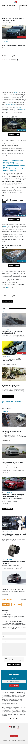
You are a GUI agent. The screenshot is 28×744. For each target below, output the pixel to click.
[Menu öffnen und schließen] (2, 2)
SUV (9, 97)
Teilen (15, 56)
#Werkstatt (9, 428)
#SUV (4, 311)
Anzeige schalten (17, 604)
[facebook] (10, 718)
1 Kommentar (7, 56)
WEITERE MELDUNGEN (8, 396)
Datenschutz (14, 740)
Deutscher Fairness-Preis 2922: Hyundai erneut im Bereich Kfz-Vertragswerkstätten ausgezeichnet (14, 165)
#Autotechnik (10, 559)
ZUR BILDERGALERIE (14, 134)
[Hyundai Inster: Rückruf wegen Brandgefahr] (14, 420)
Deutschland (17, 107)
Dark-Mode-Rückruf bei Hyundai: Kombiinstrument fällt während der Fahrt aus (13, 463)
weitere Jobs (5, 604)
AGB (9, 740)
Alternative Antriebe (10, 104)
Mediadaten (10, 733)
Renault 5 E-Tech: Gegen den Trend (13, 589)
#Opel (8, 356)
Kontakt (18, 733)
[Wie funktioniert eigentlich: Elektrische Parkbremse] (14, 551)
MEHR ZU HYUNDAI (7, 509)
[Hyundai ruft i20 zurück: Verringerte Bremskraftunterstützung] (14, 484)
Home (3, 14)
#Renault (9, 587)
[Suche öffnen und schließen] (25, 2)
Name (3, 636)
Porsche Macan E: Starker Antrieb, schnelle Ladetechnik (12, 332)
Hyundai (16, 92)
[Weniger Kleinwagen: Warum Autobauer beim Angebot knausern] (14, 374)
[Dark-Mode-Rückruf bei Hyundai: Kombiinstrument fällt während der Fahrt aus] (14, 451)
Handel (7, 287)
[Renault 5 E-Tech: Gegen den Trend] (14, 578)
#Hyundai (4, 402)
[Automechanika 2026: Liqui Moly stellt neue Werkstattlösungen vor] (14, 523)
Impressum (5, 740)
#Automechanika (10, 531)
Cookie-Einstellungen (21, 740)
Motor (21, 107)
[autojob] (23, 599)
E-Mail (3, 631)
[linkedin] (17, 718)
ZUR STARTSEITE (7, 301)
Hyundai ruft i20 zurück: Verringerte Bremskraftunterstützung (13, 495)
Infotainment (6, 226)
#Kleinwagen (9, 382)
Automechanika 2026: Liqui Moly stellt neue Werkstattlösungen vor (14, 535)
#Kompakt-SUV (9, 401)
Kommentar (4, 641)
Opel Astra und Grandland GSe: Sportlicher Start (11, 360)
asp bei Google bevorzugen (10, 59)
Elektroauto (4, 101)
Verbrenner (20, 101)
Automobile (7, 14)
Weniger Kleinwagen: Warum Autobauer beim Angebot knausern (13, 386)
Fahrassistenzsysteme (17, 232)
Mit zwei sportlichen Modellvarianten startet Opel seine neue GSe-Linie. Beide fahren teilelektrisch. (14, 363)
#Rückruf (9, 459)
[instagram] (13, 718)
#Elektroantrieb (17, 401)
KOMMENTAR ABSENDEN (14, 664)
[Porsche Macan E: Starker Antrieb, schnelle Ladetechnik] (14, 320)
